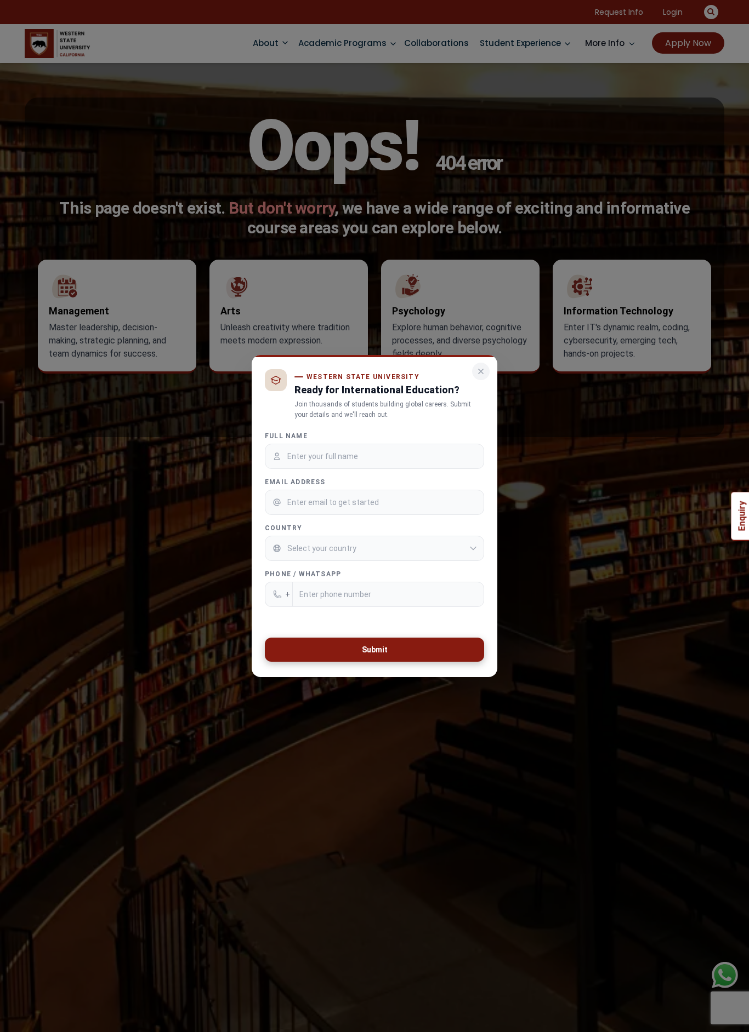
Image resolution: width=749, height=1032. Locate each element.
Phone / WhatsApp (303, 574)
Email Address (295, 482)
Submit (375, 649)
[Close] (481, 371)
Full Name (286, 436)
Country (283, 528)
